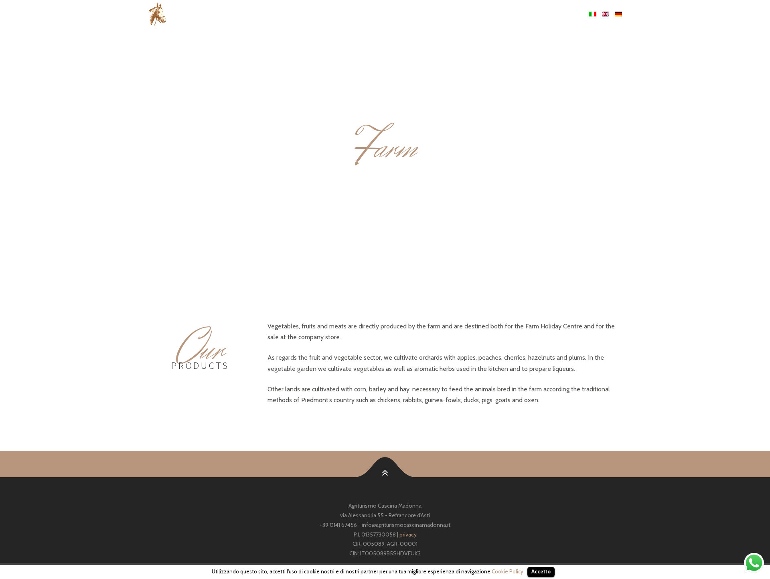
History (417, 14)
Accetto (541, 571)
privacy (408, 534)
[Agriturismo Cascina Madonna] (243, 14)
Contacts (568, 14)
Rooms (507, 14)
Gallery (535, 14)
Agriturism (473, 14)
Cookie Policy (507, 571)
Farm (443, 14)
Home (391, 14)
